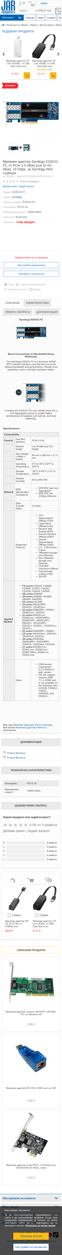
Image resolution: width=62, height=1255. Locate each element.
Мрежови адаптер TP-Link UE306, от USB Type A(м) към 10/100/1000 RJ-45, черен (44, 63)
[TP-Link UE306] (45, 910)
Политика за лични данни (40, 1225)
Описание (12, 302)
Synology (17, 197)
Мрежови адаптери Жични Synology (32, 724)
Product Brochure (16, 753)
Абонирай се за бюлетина (31, 274)
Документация (47, 312)
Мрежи (33, 25)
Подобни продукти (18, 31)
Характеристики (37, 302)
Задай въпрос (26, 186)
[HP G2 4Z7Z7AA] (17, 910)
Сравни (37, 289)
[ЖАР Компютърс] (8, 7)
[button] (3, 54)
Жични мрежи (46, 25)
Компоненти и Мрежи (17, 25)
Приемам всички (31, 1236)
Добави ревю (10, 186)
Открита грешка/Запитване (33, 284)
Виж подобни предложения (31, 265)
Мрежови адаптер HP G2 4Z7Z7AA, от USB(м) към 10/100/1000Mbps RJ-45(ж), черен (16, 924)
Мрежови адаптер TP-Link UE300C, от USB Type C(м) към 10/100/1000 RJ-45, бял (18, 63)
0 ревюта (34, 181)
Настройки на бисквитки (31, 1247)
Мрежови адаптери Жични (30, 727)
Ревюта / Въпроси (17, 312)
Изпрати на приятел (17, 289)
